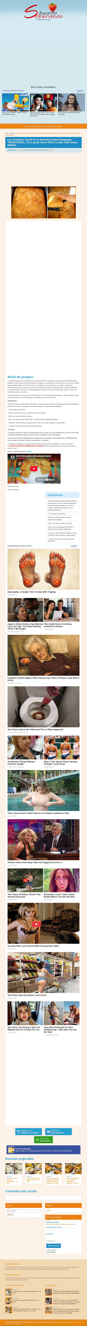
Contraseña (49, 1234)
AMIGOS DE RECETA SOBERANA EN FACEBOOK (27, 446)
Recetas (59, 126)
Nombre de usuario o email (54, 1227)
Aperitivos (49, 126)
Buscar (10, 1214)
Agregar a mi (29, 1131)
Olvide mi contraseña (51, 1250)
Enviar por (45, 1139)
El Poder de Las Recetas (43, 19)
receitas (19, 150)
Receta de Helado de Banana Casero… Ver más (33, 1180)
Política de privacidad (15, 1323)
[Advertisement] (43, 38)
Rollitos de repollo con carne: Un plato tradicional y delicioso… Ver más (73, 1181)
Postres (43, 126)
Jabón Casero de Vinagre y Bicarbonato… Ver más (12, 1181)
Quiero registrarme (50, 1252)
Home (27, 126)
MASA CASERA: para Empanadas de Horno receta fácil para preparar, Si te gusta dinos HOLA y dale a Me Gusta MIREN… (66, 1311)
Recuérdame (51, 1241)
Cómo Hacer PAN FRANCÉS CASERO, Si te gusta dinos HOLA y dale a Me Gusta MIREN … (67, 1292)
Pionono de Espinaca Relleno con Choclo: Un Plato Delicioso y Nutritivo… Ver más (52, 1181)
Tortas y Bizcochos (34, 126)
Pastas (54, 126)
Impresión (57, 1131)
